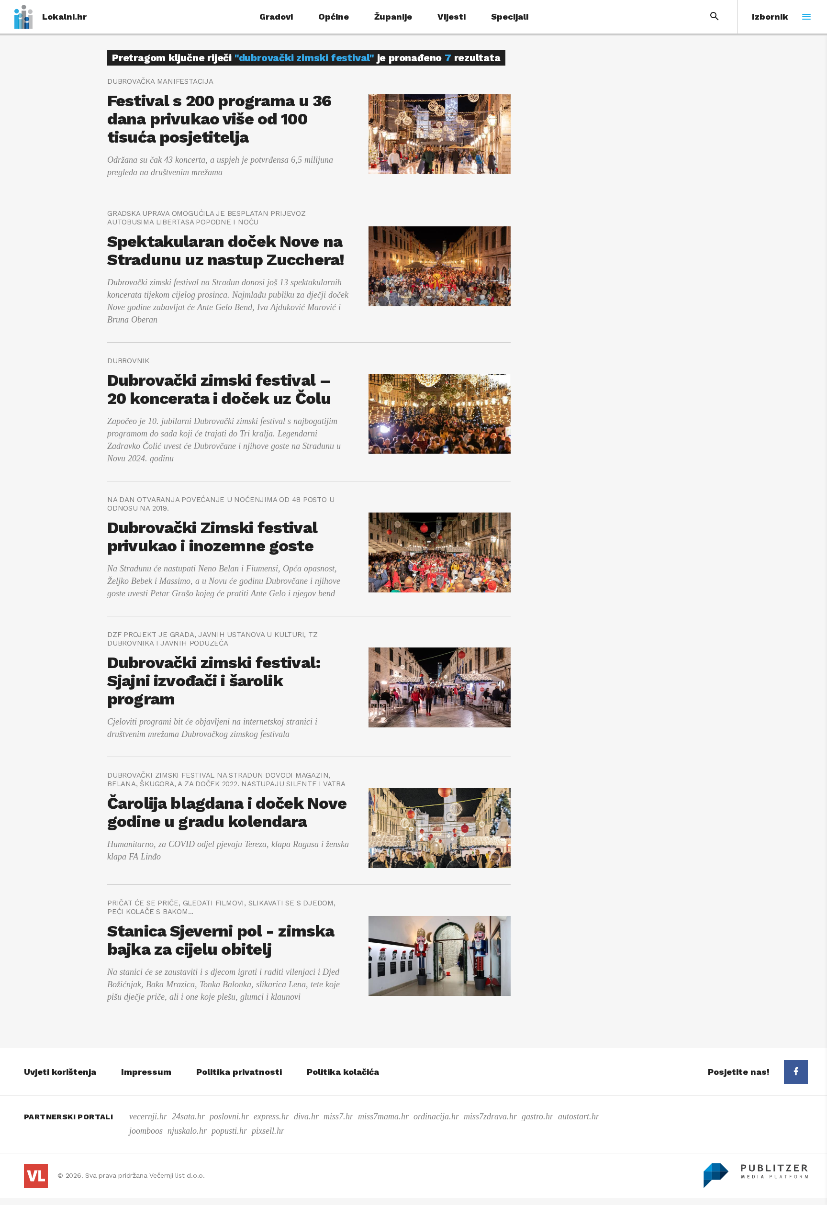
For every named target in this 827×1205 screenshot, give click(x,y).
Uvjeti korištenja (60, 1072)
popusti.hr (229, 1131)
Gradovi (276, 16)
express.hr (271, 1116)
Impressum (146, 1072)
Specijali (509, 16)
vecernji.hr (148, 1116)
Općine (333, 16)
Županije (393, 16)
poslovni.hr (229, 1116)
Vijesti (451, 16)
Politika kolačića (343, 1072)
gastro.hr (537, 1116)
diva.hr (306, 1116)
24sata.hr (188, 1116)
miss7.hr (338, 1116)
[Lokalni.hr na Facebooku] (796, 1072)
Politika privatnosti (239, 1072)
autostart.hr (578, 1116)
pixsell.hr (268, 1131)
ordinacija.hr (436, 1116)
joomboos (146, 1131)
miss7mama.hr (383, 1116)
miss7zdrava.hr (490, 1116)
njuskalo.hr (187, 1131)
